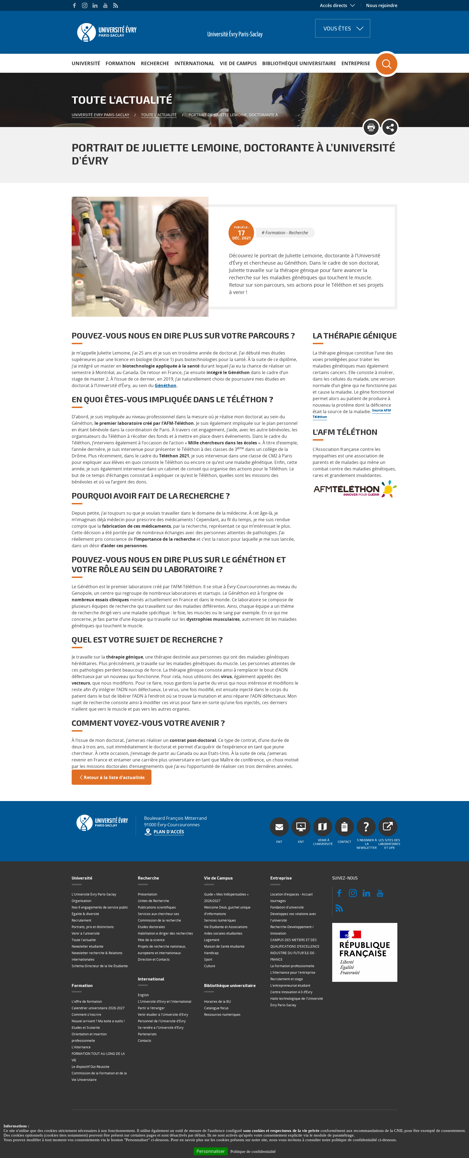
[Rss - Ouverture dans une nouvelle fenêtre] (115, 5)
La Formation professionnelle (292, 966)
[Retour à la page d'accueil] (106, 31)
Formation (120, 63)
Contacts (144, 1040)
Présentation (147, 894)
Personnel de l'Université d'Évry (162, 1021)
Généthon (165, 385)
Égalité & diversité (85, 914)
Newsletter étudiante (87, 946)
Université (86, 63)
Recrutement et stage (286, 979)
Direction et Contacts (154, 959)
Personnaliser (211, 1151)
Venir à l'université (86, 933)
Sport (208, 959)
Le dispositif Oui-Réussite (90, 1066)
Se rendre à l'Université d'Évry (160, 1027)
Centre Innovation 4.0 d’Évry (291, 992)
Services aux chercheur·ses (158, 914)
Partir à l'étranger (151, 1008)
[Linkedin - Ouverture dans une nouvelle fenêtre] (95, 5)
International (194, 63)
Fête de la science (151, 940)
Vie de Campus (238, 63)
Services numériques (220, 920)
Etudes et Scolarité (86, 1027)
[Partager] (390, 127)
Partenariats (147, 1034)
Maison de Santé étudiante (224, 946)
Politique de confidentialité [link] (253, 1151)
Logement (211, 940)
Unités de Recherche (153, 900)
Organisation (81, 900)
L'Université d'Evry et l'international (164, 1001)
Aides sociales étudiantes (223, 933)
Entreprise (355, 63)
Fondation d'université (287, 907)
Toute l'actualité (159, 114)
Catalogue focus (216, 1008)
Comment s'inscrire (86, 1014)
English (143, 995)
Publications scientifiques (157, 907)
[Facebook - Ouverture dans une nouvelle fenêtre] (74, 5)
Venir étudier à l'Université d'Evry (163, 1014)
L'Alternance (81, 1047)
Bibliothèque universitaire (299, 63)
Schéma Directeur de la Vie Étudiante (100, 966)
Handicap (211, 953)
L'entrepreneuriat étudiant (290, 985)
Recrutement (81, 920)
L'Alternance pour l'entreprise (292, 972)
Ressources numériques (222, 1014)
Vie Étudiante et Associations (226, 927)
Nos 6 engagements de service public (100, 907)
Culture (209, 966)
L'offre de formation (87, 1001)
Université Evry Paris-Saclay (100, 114)
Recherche (155, 63)
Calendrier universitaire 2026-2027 (98, 1008)
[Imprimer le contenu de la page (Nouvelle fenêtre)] (371, 127)
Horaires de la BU (217, 1001)
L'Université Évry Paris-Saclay (94, 894)
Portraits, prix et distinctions (93, 927)
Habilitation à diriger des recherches (165, 933)
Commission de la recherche (159, 920)
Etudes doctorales (151, 927)
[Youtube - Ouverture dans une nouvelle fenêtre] (105, 5)
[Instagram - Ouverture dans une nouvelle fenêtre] (84, 5)
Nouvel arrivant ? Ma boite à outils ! (98, 1021)
